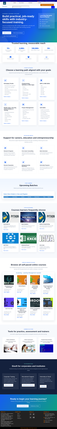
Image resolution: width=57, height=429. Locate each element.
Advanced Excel (43, 87)
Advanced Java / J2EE (27, 94)
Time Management (44, 114)
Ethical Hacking (7, 115)
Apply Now (43, 386)
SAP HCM (42, 94)
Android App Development (9, 112)
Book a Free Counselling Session (10, 36)
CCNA (6, 118)
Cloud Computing (8, 92)
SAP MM (42, 88)
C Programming (25, 89)
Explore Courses (7, 32)
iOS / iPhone (7, 113)
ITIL (23, 115)
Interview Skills (43, 112)
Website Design (25, 92)
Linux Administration (8, 116)
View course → (6, 229)
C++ (23, 91)
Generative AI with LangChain (10, 85)
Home (18, 413)
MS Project (25, 111)
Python (24, 86)
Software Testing (8, 119)
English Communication (45, 109)
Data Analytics (7, 91)
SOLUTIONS (21, 2)
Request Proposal (8, 385)
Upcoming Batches (28, 185)
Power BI (6, 88)
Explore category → (7, 96)
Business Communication (45, 115)
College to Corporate (44, 118)
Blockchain (7, 94)
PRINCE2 (24, 114)
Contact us (19, 418)
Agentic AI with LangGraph (9, 87)
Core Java (24, 88)
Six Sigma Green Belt (26, 118)
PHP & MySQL (25, 95)
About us (18, 415)
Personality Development (45, 111)
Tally (41, 85)
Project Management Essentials (28, 109)
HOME (14, 2)
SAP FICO (42, 91)
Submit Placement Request (28, 385)
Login (53, 7)
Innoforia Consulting (14, 1)
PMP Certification (26, 112)
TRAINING (30, 2)
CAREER (39, 2)
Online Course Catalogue (18, 32)
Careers (18, 416)
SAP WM (42, 92)
